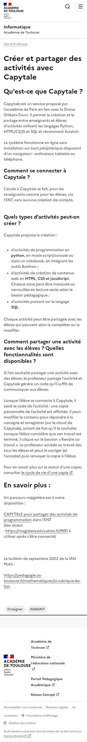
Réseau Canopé (43, 694)
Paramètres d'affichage (42, 716)
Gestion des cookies (22, 723)
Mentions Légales (57, 707)
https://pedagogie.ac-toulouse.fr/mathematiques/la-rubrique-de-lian (42, 580)
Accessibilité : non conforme (23, 707)
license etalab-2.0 (15, 736)
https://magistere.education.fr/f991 (37, 531)
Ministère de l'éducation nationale (48, 660)
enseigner (15, 609)
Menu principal (80, 6)
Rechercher (67, 6)
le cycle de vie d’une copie (44, 472)
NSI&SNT (37, 609)
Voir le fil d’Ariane (15, 44)
